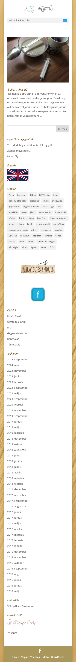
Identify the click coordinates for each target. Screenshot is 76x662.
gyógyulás (57, 200)
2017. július (14, 512)
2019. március (15, 432)
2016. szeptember (17, 568)
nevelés (58, 229)
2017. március (15, 534)
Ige (52, 206)
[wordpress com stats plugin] (12, 633)
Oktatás (13, 235)
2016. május (14, 591)
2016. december (16, 551)
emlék (45, 200)
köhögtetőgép (26, 218)
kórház (12, 218)
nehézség (46, 229)
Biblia (33, 194)
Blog (9, 327)
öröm (52, 247)
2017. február (15, 540)
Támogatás (13, 344)
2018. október (15, 444)
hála (45, 206)
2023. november (16, 370)
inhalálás (13, 212)
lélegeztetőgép (16, 224)
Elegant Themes (30, 657)
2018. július (14, 455)
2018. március (15, 478)
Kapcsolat (13, 339)
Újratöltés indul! (16, 322)
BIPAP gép (44, 194)
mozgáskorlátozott (18, 229)
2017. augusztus (17, 506)
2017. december (16, 489)
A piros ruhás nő (17, 89)
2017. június (14, 517)
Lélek (30, 224)
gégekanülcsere (31, 206)
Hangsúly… (13, 156)
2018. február (15, 483)
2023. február (15, 382)
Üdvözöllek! (14, 316)
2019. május (14, 427)
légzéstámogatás (58, 218)
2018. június (14, 461)
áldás (24, 247)
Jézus (33, 212)
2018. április (14, 472)
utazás (12, 241)
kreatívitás (60, 212)
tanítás (48, 235)
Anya (11, 194)
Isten (24, 212)
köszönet (41, 218)
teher (58, 235)
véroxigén (14, 247)
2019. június (14, 421)
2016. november (16, 557)
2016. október (15, 563)
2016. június (14, 585)
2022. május (14, 393)
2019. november (16, 410)
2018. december (16, 438)
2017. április (14, 529)
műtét (34, 229)
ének (43, 247)
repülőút (24, 235)
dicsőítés (34, 200)
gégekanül (14, 206)
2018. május (14, 467)
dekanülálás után (18, 200)
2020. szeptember (17, 399)
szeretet (37, 235)
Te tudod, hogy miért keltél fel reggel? (29, 145)
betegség (22, 194)
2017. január (14, 546)
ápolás (34, 247)
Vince (30, 241)
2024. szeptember (17, 359)
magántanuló (43, 224)
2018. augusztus (17, 450)
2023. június (14, 376)
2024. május (14, 365)
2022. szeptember (17, 387)
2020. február (15, 404)
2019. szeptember (17, 416)
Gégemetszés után (18, 333)
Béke (55, 194)
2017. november (16, 495)
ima (59, 206)
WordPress (57, 657)
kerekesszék (45, 212)
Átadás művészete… (19, 150)
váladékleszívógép (46, 241)
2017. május (14, 523)
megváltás (58, 224)
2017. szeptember (17, 500)
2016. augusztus (17, 574)
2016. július (14, 580)
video (21, 241)
